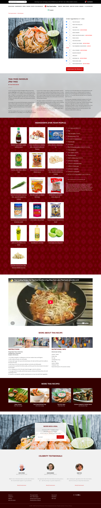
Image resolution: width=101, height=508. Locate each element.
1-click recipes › (20, 13)
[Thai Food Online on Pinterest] (75, 495)
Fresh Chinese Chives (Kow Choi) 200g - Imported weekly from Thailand (19, 197)
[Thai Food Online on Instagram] (77, 495)
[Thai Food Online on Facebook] (74, 495)
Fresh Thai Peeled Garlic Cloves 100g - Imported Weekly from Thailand (55, 172)
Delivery (10, 498)
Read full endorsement (21, 485)
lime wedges (78, 174)
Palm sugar (76, 166)
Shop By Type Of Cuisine (35, 498)
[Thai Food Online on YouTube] (78, 495)
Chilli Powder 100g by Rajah (37, 219)
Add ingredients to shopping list (76, 179)
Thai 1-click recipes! (34, 496)
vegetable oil (73, 149)
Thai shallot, (73, 133)
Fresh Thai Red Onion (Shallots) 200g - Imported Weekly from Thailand (37, 147)
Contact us (10, 496)
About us (10, 495)
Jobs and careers (12, 500)
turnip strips (76, 171)
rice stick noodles (76, 147)
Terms (66, 505)
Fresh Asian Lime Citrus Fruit (56, 242)
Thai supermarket (12, 13)
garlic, (72, 152)
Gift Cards (54, 498)
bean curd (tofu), (74, 128)
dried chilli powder (77, 163)
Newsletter (54, 496)
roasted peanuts (78, 139)
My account (54, 495)
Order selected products (75, 69)
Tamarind (76, 168)
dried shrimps (73, 155)
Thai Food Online (14, 84)
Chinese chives (74, 158)
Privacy (70, 505)
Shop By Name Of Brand (35, 500)
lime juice (72, 141)
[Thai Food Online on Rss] (80, 495)
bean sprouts (73, 136)
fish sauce (76, 160)
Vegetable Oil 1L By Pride (37, 242)
